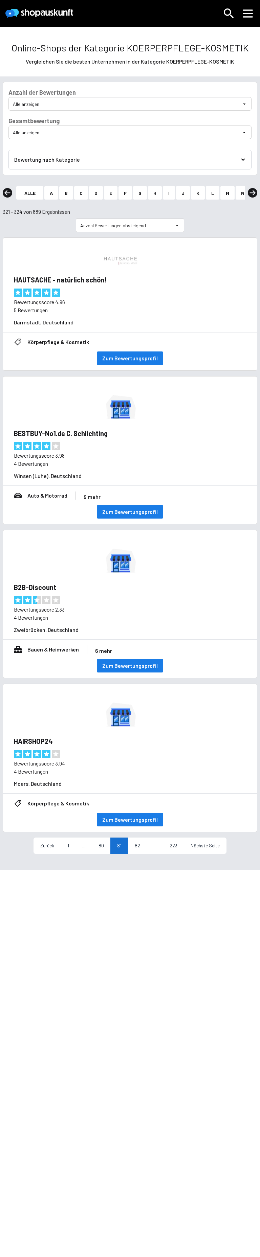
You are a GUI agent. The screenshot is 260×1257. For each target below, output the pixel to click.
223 (173, 845)
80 (101, 845)
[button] (229, 13)
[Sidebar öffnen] (247, 13)
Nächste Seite (205, 845)
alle (30, 193)
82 (137, 845)
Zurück (47, 845)
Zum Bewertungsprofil (130, 358)
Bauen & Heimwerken (53, 649)
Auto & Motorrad (47, 495)
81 (119, 845)
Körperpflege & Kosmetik (58, 342)
